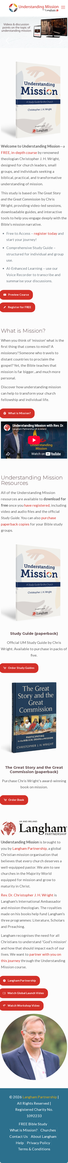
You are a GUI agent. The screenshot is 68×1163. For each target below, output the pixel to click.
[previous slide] (7, 40)
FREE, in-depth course (19, 152)
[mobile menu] (63, 7)
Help (20, 1143)
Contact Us (18, 1136)
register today (45, 233)
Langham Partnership (29, 848)
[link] (34, 99)
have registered (37, 505)
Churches (48, 1130)
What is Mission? (23, 1130)
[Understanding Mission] (34, 7)
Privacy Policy (38, 1143)
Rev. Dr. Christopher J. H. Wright (27, 895)
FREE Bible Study (33, 1124)
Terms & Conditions (34, 1149)
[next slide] (60, 40)
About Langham (43, 1136)
